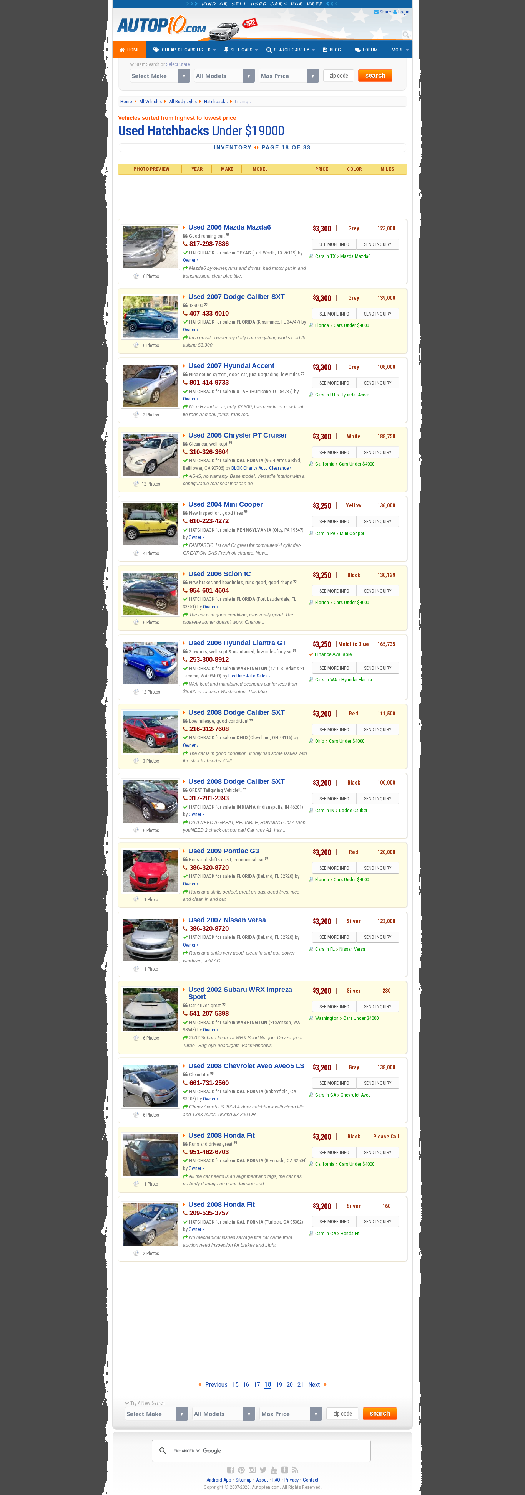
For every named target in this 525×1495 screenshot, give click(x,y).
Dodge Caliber (353, 810)
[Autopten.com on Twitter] (263, 1470)
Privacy (291, 1480)
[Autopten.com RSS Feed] (295, 1470)
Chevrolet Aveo (356, 1095)
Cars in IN (324, 810)
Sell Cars (242, 50)
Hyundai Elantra (356, 679)
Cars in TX (325, 256)
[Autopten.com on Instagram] (252, 1470)
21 (300, 1384)
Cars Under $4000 (351, 325)
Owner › (190, 260)
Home (133, 50)
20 (290, 1384)
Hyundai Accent (356, 395)
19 (279, 1384)
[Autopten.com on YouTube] (274, 1470)
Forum (370, 50)
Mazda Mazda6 (355, 256)
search (375, 75)
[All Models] (224, 76)
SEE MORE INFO (334, 244)
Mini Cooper (352, 533)
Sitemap (244, 1480)
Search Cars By (291, 50)
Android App (218, 1480)
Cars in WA (325, 679)
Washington (326, 1018)
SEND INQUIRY (378, 244)
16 (246, 1384)
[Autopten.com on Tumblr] (284, 1470)
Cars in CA (325, 1095)
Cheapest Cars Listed (186, 50)
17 (257, 1384)
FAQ (276, 1480)
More (398, 50)
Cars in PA (325, 533)
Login (403, 12)
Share (385, 12)
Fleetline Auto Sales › (249, 676)
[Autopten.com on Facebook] (230, 1470)
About (262, 1480)
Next (316, 1384)
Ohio (319, 741)
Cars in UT (325, 395)
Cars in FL (324, 949)
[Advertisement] (262, 195)
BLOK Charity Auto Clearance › (261, 468)
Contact (311, 1480)
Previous (214, 1384)
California (324, 464)
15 (235, 1384)
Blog (335, 50)
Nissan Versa (352, 949)
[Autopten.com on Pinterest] (241, 1470)
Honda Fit (350, 1233)
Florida (322, 325)
